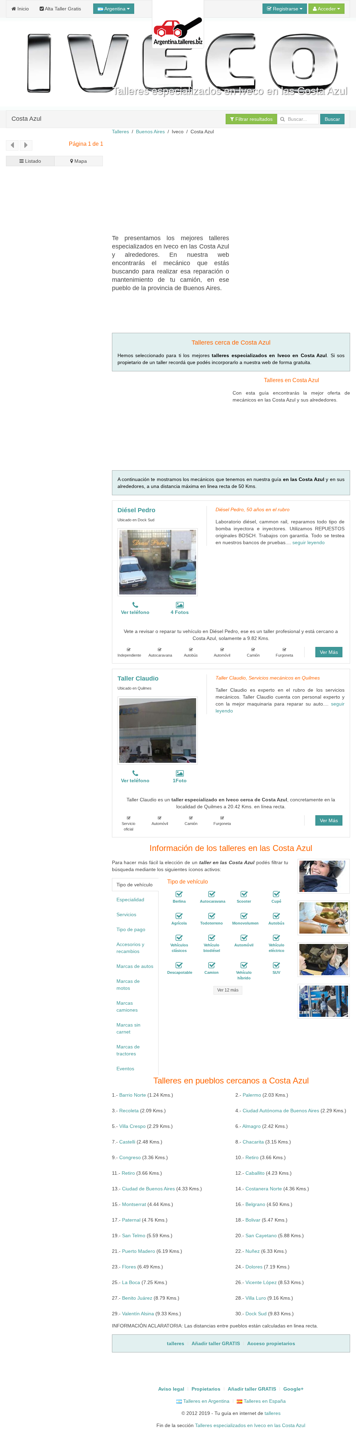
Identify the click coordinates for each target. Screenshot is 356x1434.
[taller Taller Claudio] (158, 731)
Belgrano (255, 1204)
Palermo (252, 1095)
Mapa (80, 161)
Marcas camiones (127, 1006)
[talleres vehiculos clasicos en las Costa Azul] (179, 938)
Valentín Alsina (138, 1313)
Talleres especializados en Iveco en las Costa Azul (250, 1425)
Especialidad (130, 899)
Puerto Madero (138, 1251)
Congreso (130, 1157)
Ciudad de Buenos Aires (148, 1188)
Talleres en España (264, 1401)
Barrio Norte (132, 1095)
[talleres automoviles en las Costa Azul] (244, 938)
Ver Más (329, 652)
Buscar (332, 119)
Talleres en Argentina (205, 1401)
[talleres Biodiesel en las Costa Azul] (211, 938)
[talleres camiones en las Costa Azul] (211, 965)
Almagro (251, 1126)
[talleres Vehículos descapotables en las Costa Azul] (179, 965)
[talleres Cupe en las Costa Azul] (276, 894)
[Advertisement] (234, 183)
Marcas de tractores (128, 1050)
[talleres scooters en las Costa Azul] (244, 894)
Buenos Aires (150, 131)
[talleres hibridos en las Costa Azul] (244, 965)
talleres (273, 1413)
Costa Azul (26, 118)
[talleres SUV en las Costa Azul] (276, 965)
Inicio (22, 8)
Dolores (253, 1266)
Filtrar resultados (253, 119)
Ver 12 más (227, 990)
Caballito (255, 1173)
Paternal (131, 1220)
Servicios (126, 914)
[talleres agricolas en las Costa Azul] (179, 916)
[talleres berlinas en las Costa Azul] (179, 894)
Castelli (127, 1142)
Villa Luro (255, 1298)
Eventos (125, 1068)
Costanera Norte (263, 1188)
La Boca (131, 1282)
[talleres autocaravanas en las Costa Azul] (211, 894)
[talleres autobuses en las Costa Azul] (276, 916)
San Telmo (133, 1235)
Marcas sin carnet (128, 1028)
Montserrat (134, 1204)
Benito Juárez (137, 1298)
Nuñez (252, 1251)
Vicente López (261, 1282)
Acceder (327, 8)
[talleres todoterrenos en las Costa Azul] (211, 916)
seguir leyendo (308, 542)
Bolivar (252, 1220)
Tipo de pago (130, 929)
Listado (32, 161)
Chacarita (253, 1142)
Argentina (115, 8)
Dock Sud (256, 1313)
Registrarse (286, 8)
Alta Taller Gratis (62, 8)
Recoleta (129, 1110)
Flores (129, 1266)
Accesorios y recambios (130, 948)
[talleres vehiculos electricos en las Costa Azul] (276, 938)
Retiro (252, 1157)
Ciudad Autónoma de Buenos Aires (281, 1110)
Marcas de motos (128, 984)
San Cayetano (261, 1235)
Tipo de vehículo (134, 884)
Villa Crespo (132, 1126)
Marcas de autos (134, 966)
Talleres (120, 131)
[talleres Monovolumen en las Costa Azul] (244, 916)
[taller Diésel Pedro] (158, 562)
